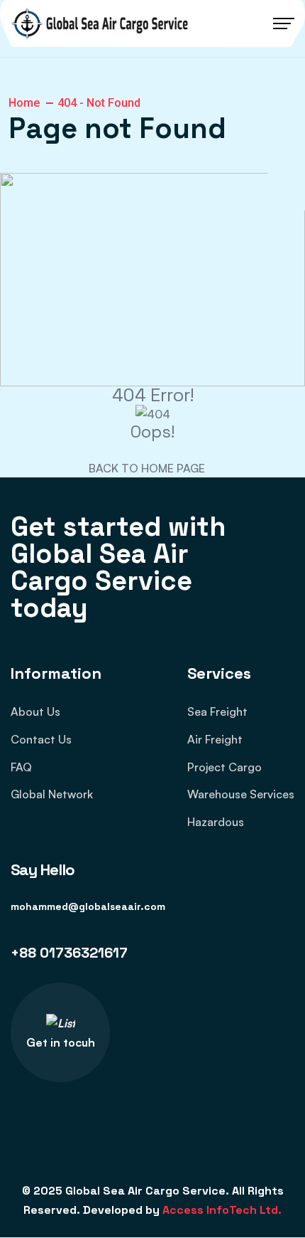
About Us (35, 711)
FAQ (21, 767)
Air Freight (215, 739)
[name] (99, 23)
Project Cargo (224, 767)
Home (24, 103)
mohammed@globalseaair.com (88, 906)
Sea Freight (217, 711)
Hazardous (215, 822)
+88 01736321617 (69, 952)
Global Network (52, 794)
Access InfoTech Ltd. (222, 1209)
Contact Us (41, 739)
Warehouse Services (240, 794)
